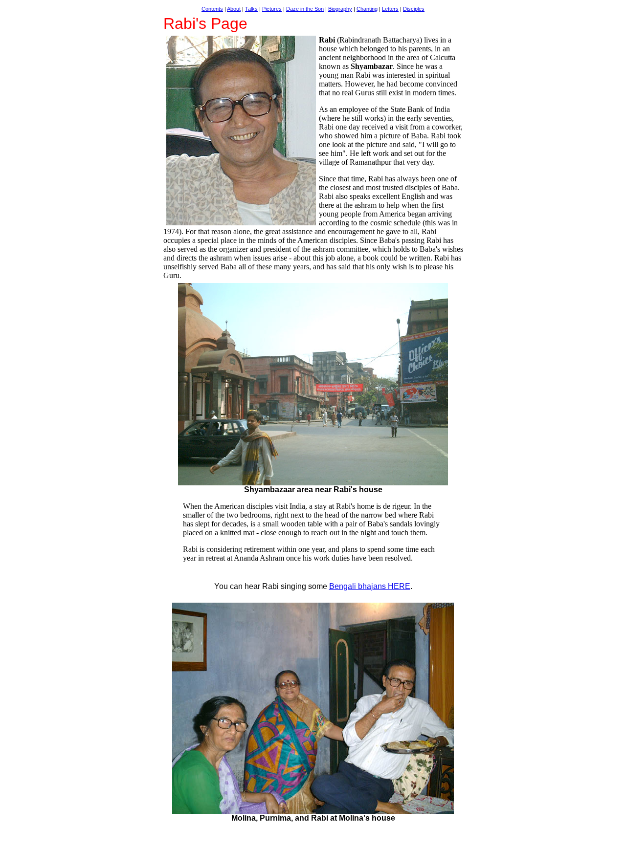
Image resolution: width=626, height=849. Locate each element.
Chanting (367, 9)
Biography (340, 9)
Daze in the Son (305, 9)
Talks (251, 9)
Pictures (272, 9)
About (234, 9)
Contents (212, 9)
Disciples (414, 9)
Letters (390, 9)
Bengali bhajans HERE (369, 586)
